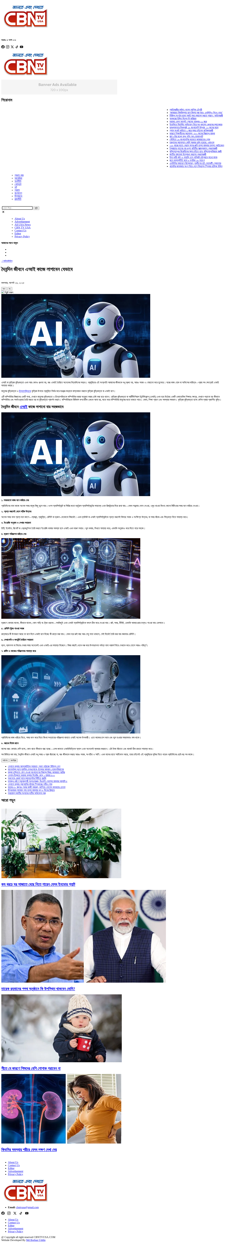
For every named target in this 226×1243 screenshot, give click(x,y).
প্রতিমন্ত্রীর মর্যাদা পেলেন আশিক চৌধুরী (166, 109)
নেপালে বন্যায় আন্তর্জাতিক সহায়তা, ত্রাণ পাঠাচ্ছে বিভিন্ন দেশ (34, 766)
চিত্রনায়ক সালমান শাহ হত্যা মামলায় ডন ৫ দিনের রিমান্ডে (31, 790)
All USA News (23, 224)
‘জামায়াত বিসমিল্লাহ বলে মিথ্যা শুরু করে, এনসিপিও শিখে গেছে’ (176, 112)
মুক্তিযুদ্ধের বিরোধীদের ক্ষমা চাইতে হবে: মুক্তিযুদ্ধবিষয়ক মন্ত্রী (176, 151)
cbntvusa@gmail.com (27, 1207)
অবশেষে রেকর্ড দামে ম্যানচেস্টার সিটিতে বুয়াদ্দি (27, 778)
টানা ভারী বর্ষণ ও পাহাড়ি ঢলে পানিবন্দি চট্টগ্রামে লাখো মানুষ (174, 157)
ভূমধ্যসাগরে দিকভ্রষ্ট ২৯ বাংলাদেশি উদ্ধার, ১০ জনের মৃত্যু (174, 127)
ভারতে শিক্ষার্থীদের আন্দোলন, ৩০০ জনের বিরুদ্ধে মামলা (173, 133)
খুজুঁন (36, 208)
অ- (10, 289)
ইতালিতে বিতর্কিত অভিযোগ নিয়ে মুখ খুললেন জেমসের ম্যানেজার (176, 124)
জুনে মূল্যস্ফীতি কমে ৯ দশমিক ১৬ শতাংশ (167, 160)
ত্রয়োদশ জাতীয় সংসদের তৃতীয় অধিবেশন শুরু (27, 793)
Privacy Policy (22, 236)
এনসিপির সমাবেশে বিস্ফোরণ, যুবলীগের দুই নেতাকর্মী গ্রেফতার (176, 163)
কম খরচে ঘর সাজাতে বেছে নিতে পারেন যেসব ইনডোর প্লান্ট (38, 884)
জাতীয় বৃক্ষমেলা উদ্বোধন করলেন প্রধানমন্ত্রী (168, 154)
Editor (18, 233)
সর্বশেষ (5, 760)
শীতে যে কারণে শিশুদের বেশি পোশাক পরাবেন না (31, 1068)
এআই (23, 407)
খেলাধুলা (18, 184)
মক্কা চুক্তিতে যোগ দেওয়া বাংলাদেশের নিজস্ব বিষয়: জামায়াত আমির (36, 772)
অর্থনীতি (18, 181)
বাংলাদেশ (18, 193)
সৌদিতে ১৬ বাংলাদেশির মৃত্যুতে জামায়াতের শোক (170, 139)
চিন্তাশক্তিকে (25, 391)
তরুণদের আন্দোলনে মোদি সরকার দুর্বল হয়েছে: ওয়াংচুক (172, 142)
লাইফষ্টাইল (7, 261)
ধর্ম (16, 187)
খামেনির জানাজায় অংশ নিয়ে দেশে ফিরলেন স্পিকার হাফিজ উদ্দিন (176, 166)
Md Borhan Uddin (35, 1240)
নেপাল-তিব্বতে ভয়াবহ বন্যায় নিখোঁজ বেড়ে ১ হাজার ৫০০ (31, 775)
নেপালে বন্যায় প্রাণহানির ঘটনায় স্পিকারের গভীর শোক (30, 784)
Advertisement (22, 221)
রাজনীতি (18, 199)
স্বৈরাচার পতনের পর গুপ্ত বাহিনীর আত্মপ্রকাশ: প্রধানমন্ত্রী (174, 148)
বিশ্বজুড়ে (18, 196)
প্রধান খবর (19, 175)
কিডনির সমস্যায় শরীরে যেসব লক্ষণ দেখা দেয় (29, 1149)
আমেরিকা (18, 178)
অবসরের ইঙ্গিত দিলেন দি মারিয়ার (163, 118)
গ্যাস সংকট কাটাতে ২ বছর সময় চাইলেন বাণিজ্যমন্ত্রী (172, 130)
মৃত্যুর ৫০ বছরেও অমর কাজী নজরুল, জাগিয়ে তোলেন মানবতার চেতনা (36, 787)
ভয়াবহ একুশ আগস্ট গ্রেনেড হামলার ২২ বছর (168, 121)
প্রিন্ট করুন (8, 292)
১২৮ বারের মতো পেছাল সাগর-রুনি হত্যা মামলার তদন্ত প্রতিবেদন (177, 145)
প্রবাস (17, 190)
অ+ (4, 289)
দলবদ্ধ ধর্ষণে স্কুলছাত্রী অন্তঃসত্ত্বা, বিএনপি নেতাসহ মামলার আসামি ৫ (37, 781)
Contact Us (20, 230)
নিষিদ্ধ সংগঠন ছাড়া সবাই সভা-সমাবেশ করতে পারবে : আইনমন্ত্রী (176, 115)
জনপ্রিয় (13, 760)
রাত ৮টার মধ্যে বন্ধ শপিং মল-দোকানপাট (167, 136)
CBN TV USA (23, 227)
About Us (20, 218)
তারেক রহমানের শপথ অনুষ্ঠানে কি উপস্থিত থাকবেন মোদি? (38, 989)
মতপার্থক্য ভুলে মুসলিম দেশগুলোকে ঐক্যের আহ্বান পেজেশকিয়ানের (36, 769)
